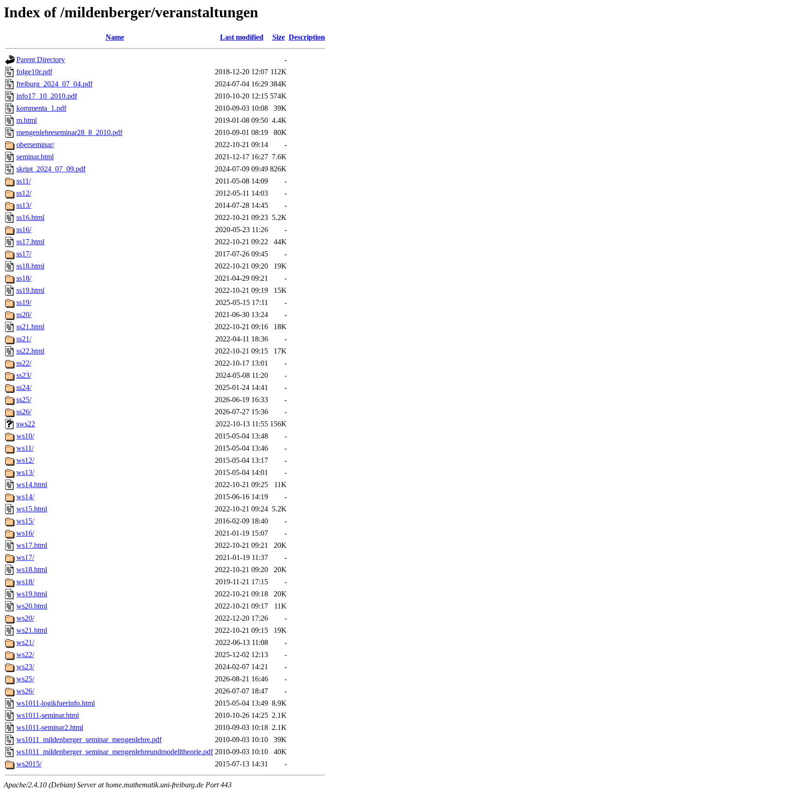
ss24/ (23, 387)
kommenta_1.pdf (41, 108)
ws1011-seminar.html (47, 715)
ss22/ (23, 363)
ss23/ (23, 375)
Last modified (241, 37)
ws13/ (25, 472)
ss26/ (23, 412)
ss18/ (23, 278)
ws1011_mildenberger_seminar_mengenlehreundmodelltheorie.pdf (114, 752)
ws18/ (25, 582)
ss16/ (23, 230)
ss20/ (23, 315)
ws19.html (31, 594)
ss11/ (23, 181)
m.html (26, 120)
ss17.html (30, 242)
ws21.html (31, 630)
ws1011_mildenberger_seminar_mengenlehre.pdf (89, 739)
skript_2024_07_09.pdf (50, 169)
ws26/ (25, 691)
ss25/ (23, 400)
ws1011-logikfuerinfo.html (55, 703)
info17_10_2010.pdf (46, 96)
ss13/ (23, 205)
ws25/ (25, 679)
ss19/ (23, 302)
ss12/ (23, 193)
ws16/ (25, 533)
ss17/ (23, 254)
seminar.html (35, 157)
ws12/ (25, 460)
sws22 (25, 424)
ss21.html (30, 327)
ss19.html (30, 290)
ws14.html (31, 485)
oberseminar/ (35, 145)
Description (307, 37)
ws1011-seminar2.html (49, 727)
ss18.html (30, 266)
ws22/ (25, 654)
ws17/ (25, 557)
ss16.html (30, 217)
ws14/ (25, 497)
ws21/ (25, 642)
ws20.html (31, 606)
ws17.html (31, 545)
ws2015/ (29, 764)
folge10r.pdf (34, 72)
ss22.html (30, 351)
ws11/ (25, 448)
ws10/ (25, 436)
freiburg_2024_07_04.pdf (54, 84)
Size (278, 37)
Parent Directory (40, 60)
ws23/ (25, 667)
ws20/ (25, 618)
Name (115, 37)
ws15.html (31, 509)
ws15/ (25, 521)
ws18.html (31, 570)
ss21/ (23, 339)
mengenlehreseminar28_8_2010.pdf (69, 132)
